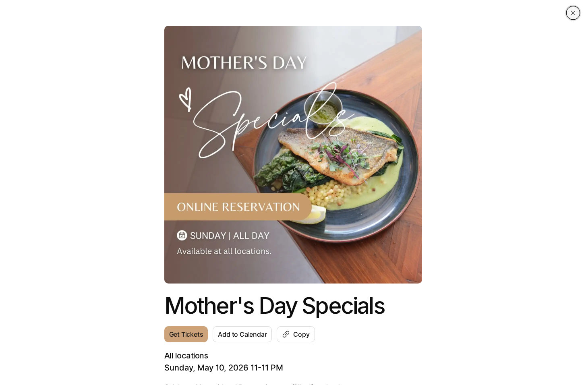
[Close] (573, 12)
